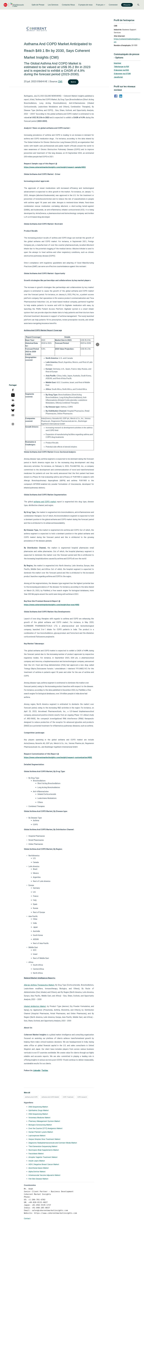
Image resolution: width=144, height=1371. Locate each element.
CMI (60, 81)
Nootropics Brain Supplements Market (43, 1150)
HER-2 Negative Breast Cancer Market (43, 1164)
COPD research (82, 1097)
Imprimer (117, 63)
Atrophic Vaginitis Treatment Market (42, 1157)
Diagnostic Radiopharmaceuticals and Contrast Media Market (52, 1143)
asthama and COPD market (45, 502)
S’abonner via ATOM (122, 74)
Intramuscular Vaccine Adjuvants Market (44, 1175)
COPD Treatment (68, 1097)
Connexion (113, 5)
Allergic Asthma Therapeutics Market (39, 985)
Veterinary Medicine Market (39, 1118)
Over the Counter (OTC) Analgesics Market (45, 1128)
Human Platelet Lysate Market (40, 1132)
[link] (38, 5)
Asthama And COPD (31, 1097)
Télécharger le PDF (121, 67)
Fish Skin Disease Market (38, 1179)
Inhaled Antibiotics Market (35, 1006)
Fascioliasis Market (36, 1154)
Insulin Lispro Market (36, 1161)
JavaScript (118, 77)
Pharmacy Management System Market (44, 1121)
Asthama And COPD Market (50, 1097)
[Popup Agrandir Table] (97, 344)
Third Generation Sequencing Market (42, 1146)
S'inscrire (126, 5)
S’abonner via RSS (121, 70)
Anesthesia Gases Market (38, 1168)
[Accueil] (14, 5)
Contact (27, 1218)
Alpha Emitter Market (36, 1172)
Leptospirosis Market (36, 1136)
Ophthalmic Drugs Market (38, 1110)
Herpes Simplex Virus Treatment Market (44, 1139)
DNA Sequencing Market (38, 1107)
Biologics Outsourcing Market (40, 1125)
